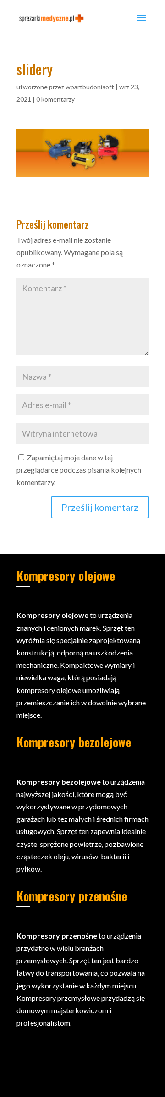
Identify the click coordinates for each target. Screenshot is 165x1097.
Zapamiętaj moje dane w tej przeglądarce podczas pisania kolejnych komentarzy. (78, 469)
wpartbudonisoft (90, 87)
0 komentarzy (55, 99)
